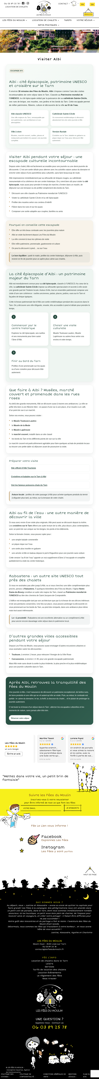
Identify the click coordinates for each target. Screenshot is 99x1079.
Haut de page (89, 875)
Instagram (57, 849)
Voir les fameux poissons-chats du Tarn (29, 485)
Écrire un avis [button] (13, 754)
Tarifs (67, 20)
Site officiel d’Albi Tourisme (23, 468)
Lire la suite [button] (42, 759)
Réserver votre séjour (20, 718)
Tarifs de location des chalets (49, 969)
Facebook (54, 838)
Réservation (88, 14)
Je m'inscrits (72, 808)
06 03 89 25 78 (12, 3)
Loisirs (49, 964)
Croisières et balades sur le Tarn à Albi (28, 477)
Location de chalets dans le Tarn (49, 961)
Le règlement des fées (49, 976)
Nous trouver (73, 3)
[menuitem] (82, 4)
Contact (63, 4)
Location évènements (49, 972)
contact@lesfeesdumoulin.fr (49, 949)
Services (49, 967)
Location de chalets (44, 20)
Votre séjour (84, 20)
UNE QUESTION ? (49, 1019)
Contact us (58, 1023)
